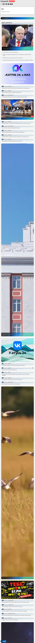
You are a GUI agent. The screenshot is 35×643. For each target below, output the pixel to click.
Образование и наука (11, 613)
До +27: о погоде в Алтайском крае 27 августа (9, 578)
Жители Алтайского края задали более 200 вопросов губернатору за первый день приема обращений (16, 334)
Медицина (10, 86)
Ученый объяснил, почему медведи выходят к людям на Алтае (13, 57)
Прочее (9, 372)
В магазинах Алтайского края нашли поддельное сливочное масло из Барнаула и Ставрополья (18, 60)
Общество (9, 90)
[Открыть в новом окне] (3, 4)
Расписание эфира (7, 118)
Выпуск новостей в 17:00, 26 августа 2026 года (10, 52)
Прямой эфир (12, 1)
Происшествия (10, 95)
